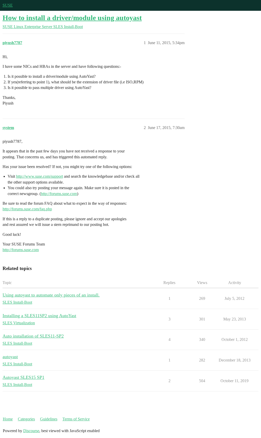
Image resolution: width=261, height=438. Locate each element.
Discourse (31, 431)
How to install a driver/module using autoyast (72, 18)
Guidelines (48, 419)
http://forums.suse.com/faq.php (27, 209)
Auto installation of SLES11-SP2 (33, 336)
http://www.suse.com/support (39, 176)
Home (8, 419)
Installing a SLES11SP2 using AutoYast (39, 315)
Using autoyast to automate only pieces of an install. (51, 295)
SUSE (8, 5)
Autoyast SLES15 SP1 (23, 377)
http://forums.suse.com (59, 193)
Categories (26, 419)
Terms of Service (76, 419)
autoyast (10, 356)
